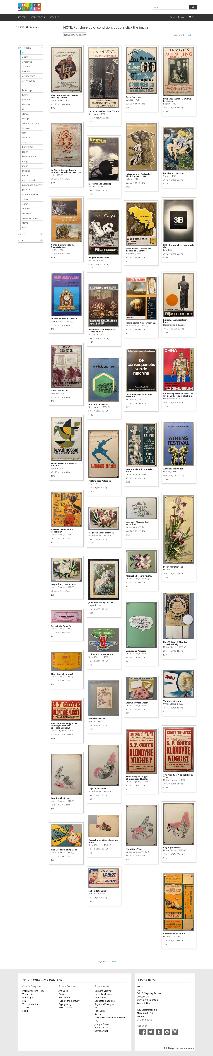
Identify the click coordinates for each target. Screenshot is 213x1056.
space (25, 199)
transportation (30, 218)
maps (25, 165)
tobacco (26, 213)
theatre (26, 208)
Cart (193, 17)
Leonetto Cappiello (104, 1000)
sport (25, 203)
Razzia (98, 1014)
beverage (27, 90)
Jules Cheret (100, 997)
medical (26, 170)
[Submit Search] (193, 7)
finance (26, 137)
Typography (65, 1004)
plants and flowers (32, 184)
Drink (61, 994)
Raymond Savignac (104, 1004)
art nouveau (28, 80)
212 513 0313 (144, 1019)
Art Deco (63, 990)
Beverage (27, 997)
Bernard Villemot (103, 990)
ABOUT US (54, 17)
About (140, 986)
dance (25, 113)
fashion (26, 128)
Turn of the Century (69, 1000)
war (24, 227)
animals (26, 71)
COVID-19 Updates (147, 999)
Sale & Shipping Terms (149, 993)
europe (26, 118)
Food (25, 1010)
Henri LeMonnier (103, 994)
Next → (190, 35)
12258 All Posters (28, 27)
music (25, 175)
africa (25, 56)
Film (24, 1000)
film (24, 132)
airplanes (27, 61)
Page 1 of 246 (178, 35)
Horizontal (64, 997)
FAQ (139, 989)
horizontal (27, 146)
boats (25, 94)
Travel (25, 1007)
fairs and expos (30, 123)
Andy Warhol (101, 1027)
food (24, 142)
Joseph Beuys (101, 1024)
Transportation (30, 1004)
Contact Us (143, 996)
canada (26, 99)
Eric (96, 1020)
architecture (28, 75)
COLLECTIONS (38, 17)
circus (25, 109)
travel (25, 222)
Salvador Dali (101, 1030)
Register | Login (177, 17)
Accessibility (143, 1003)
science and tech (31, 194)
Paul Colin (99, 1010)
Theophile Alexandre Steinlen (110, 1017)
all (23, 52)
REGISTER (22, 17)
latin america (29, 156)
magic (25, 161)
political (26, 189)
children (26, 104)
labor (25, 151)
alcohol (26, 66)
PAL (96, 1007)
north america (29, 180)
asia (24, 85)
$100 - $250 (65, 1007)
